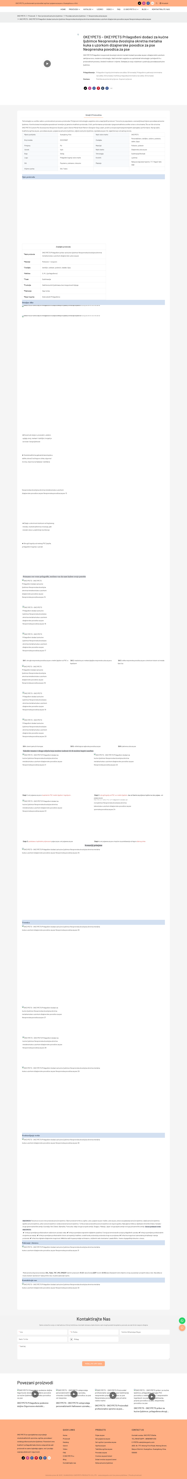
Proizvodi (31, 16)
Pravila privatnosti (135, 1475)
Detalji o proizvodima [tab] (94, 115)
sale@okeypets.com (146, 1442)
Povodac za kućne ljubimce (75, 16)
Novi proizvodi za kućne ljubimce (50, 16)
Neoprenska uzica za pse (98, 16)
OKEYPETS (21, 16)
